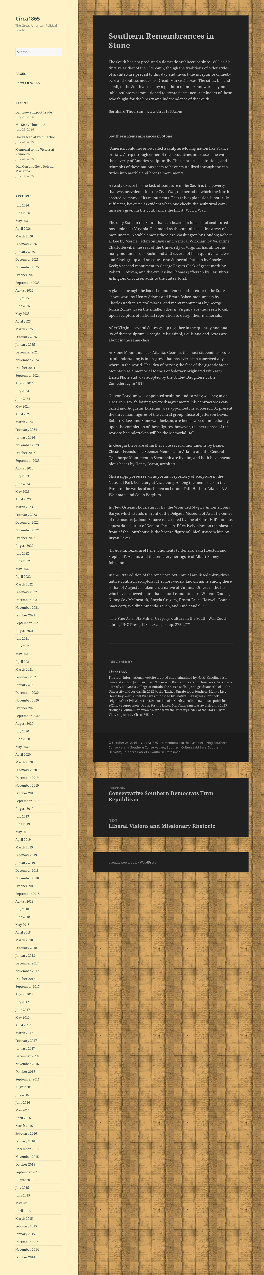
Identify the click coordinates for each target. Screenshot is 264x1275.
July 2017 (22, 1002)
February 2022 (26, 592)
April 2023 (23, 499)
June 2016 (22, 1102)
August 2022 (24, 546)
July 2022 (22, 553)
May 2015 (22, 1203)
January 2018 (25, 955)
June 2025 (22, 306)
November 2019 (27, 785)
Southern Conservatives (147, 747)
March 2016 (24, 1126)
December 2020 (27, 692)
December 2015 (27, 1149)
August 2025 (24, 290)
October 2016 (25, 1071)
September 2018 (27, 894)
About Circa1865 (27, 83)
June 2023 (22, 484)
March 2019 (24, 847)
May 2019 (22, 832)
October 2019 (25, 793)
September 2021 (27, 623)
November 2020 (27, 700)
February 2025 (26, 337)
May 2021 (22, 654)
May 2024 (22, 406)
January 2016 (25, 1141)
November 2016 (27, 1064)
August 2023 (24, 468)
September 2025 (27, 283)
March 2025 (24, 329)
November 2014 (27, 1249)
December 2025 (27, 259)
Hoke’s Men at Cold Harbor (35, 137)
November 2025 (27, 267)
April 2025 (23, 321)
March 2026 (24, 236)
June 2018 (22, 917)
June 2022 (22, 561)
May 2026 (22, 221)
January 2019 (25, 863)
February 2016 (26, 1133)
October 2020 (25, 708)
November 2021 (27, 607)
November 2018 (27, 878)
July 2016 (22, 1095)
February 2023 (26, 515)
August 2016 (24, 1087)
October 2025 (25, 275)
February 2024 (26, 430)
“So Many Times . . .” (30, 125)
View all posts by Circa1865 (129, 715)
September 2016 (27, 1079)
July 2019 (22, 816)
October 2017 (25, 979)
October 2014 (25, 1257)
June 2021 (22, 646)
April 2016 (23, 1118)
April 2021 (23, 662)
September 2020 (27, 716)
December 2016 (27, 1056)
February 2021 (26, 677)
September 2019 (27, 801)
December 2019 (27, 778)
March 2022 (24, 584)
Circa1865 (27, 18)
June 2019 (22, 824)
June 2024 (22, 399)
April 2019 (23, 839)
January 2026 (25, 252)
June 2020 (22, 739)
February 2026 (26, 244)
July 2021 (22, 638)
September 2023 (27, 460)
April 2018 (23, 932)
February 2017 (26, 1041)
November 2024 (27, 360)
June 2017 (22, 1010)
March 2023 (24, 507)
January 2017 (25, 1048)
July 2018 (22, 909)
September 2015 (27, 1172)
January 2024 (25, 437)
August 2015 (24, 1180)
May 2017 (22, 1017)
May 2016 (22, 1110)
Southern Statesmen (165, 752)
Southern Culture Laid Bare (186, 747)
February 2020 (26, 770)
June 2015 (22, 1195)
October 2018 (25, 886)
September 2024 (27, 375)
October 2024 (25, 368)
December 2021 (27, 600)
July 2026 (22, 205)
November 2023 (27, 445)
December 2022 (27, 522)
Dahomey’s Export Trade (33, 112)
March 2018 (24, 940)
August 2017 (24, 994)
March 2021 (24, 669)
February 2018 (26, 948)
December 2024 (27, 352)
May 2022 (22, 569)
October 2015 (25, 1164)
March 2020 (24, 762)
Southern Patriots (136, 752)
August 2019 (24, 808)
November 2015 (27, 1157)
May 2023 (22, 491)
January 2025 (25, 344)
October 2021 (25, 615)
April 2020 (23, 754)
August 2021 (24, 631)
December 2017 (27, 963)
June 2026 (22, 213)
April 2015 (23, 1211)
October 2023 (25, 453)
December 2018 (27, 870)
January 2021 (25, 685)
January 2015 (25, 1234)
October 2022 (25, 538)
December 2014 (27, 1242)
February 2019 (26, 855)
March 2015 (24, 1218)
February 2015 (26, 1226)
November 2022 (27, 530)
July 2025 (22, 298)
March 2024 (24, 422)
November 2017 (27, 971)
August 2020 (24, 723)
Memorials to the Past (180, 743)
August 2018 (24, 901)
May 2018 (22, 925)
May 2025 (22, 313)
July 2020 (22, 731)
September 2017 (27, 986)
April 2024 (23, 414)
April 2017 (23, 1025)
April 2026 (23, 228)
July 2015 (22, 1187)
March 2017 (24, 1033)
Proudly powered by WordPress (132, 862)
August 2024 (24, 383)
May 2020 (22, 747)
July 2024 (22, 391)
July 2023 (22, 476)
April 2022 (23, 576)
